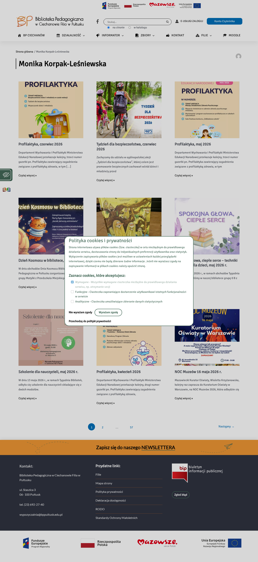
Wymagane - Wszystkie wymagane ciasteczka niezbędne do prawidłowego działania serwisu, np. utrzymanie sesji (126, 285)
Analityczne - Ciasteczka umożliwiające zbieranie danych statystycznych (118, 301)
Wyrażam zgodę (108, 312)
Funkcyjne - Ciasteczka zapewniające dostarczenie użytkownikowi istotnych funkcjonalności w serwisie (130, 294)
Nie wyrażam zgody (81, 312)
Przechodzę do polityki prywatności (90, 321)
